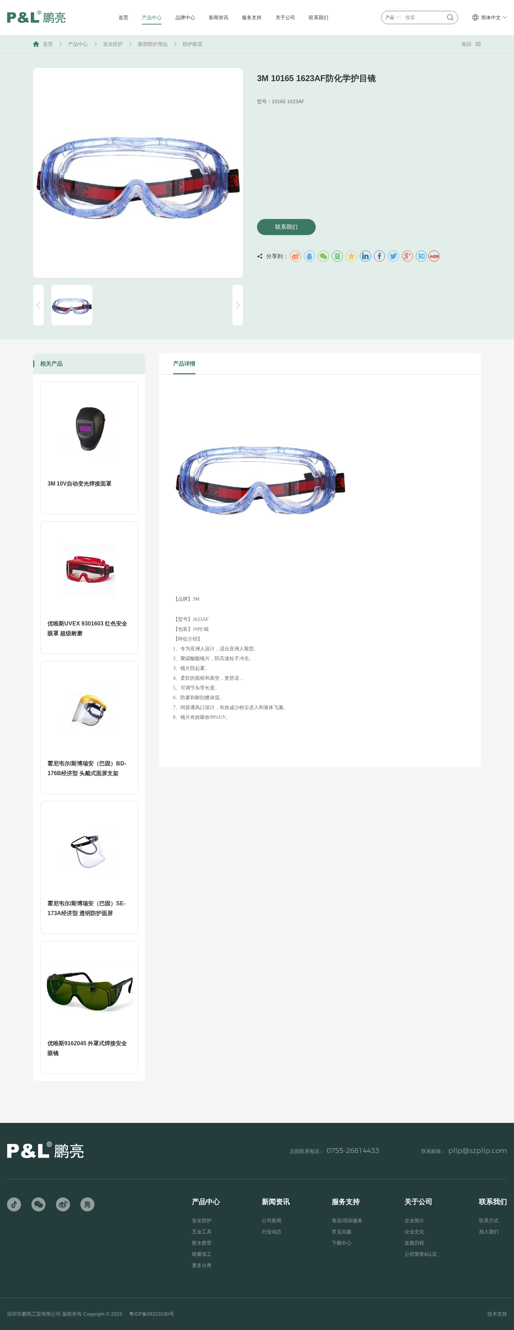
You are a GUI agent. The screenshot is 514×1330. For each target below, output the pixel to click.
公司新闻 (271, 1220)
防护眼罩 (192, 44)
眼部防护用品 (152, 44)
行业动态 (271, 1232)
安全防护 (113, 44)
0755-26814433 (353, 1150)
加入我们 (489, 1232)
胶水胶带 (202, 1243)
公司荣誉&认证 (421, 1254)
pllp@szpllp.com (477, 1150)
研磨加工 (202, 1254)
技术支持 (497, 1314)
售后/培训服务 (347, 1220)
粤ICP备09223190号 (151, 1314)
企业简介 (414, 1220)
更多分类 (202, 1265)
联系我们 (286, 227)
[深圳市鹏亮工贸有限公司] (36, 17)
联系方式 (489, 1220)
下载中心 (341, 1243)
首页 (48, 44)
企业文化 (414, 1232)
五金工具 (202, 1232)
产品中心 (78, 44)
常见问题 (341, 1232)
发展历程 (414, 1243)
